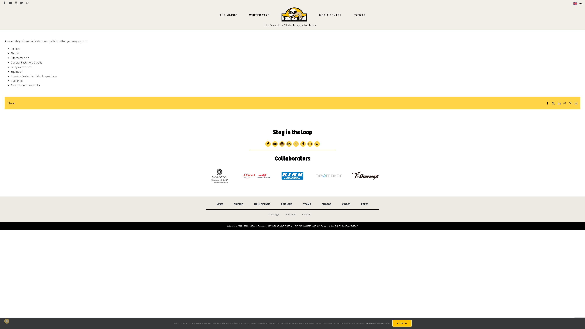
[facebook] (268, 144)
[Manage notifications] (6, 321)
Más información (372, 323)
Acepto (402, 323)
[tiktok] (303, 144)
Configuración (383, 323)
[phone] (317, 144)
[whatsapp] (296, 144)
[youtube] (275, 144)
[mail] (310, 144)
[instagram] (282, 144)
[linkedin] (289, 144)
